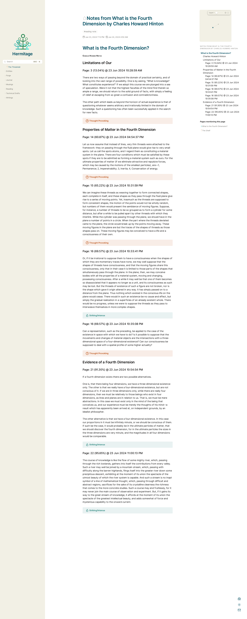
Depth (211, 13)
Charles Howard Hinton (214, 56)
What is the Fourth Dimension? (216, 53)
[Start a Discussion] (239, 610)
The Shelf (206, 130)
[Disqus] (128, 570)
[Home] (239, 599)
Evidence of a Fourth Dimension (218, 102)
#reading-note (90, 31)
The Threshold (14, 67)
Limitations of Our (211, 59)
